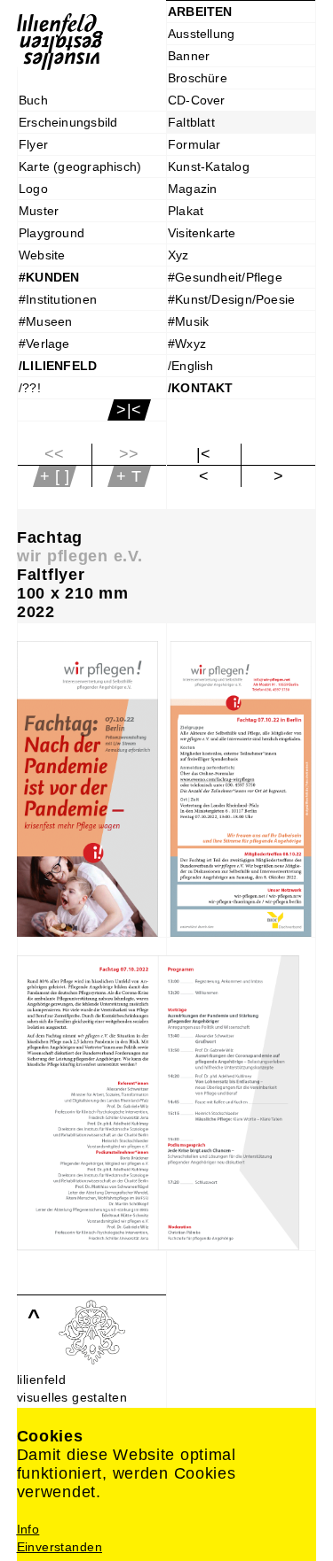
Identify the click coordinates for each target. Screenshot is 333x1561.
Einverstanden (59, 1547)
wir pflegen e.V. (80, 556)
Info (28, 1529)
